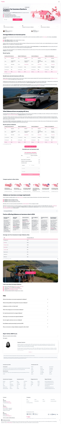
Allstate (4, 381)
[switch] (39, 159)
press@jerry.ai (9, 415)
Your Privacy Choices (30, 402)
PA (24, 372)
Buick (17, 381)
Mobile (5, 242)
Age (21, 155)
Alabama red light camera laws (18, 286)
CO (7, 368)
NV (6, 369)
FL (10, 368)
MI (21, 368)
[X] (50, 414)
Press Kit (28, 401)
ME (20, 368)
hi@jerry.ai (7, 414)
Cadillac (18, 382)
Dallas (32, 372)
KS (15, 368)
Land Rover (25, 381)
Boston (32, 369)
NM (5, 369)
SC (13, 369)
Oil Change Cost (47, 385)
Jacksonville (42, 369)
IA (12, 368)
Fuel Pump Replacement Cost (49, 384)
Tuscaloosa (5, 249)
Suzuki (38, 384)
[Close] (59, 420)
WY (24, 369)
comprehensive (54, 205)
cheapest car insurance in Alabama (12, 114)
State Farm (11, 384)
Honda (18, 388)
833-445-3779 (8, 401)
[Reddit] (57, 414)
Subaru (39, 382)
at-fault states (10, 287)
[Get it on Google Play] (35, 414)
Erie (3, 384)
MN (22, 368)
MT (26, 368)
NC (27, 368)
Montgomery (5, 244)
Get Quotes (18, 19)
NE (29, 368)
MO (23, 368)
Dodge (32, 384)
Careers (44, 401)
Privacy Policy (37, 401)
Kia (31, 385)
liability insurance (20, 197)
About (35, 399)
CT (8, 368)
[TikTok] (55, 414)
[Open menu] (59, 2)
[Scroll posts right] (57, 187)
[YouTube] (53, 414)
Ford (17, 385)
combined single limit (26, 203)
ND (28, 368)
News (43, 399)
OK (9, 369)
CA (6, 368)
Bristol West (39, 64)
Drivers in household (34, 155)
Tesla (38, 385)
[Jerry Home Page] (3, 1)
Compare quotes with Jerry (30, 146)
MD (19, 368)
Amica (4, 382)
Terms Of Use (53, 399)
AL (3, 368)
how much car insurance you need (12, 289)
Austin (32, 368)
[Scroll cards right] (57, 64)
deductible (52, 228)
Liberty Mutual (26, 64)
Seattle (50, 372)
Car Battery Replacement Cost (49, 382)
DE (9, 368)
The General (11, 385)
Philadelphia (51, 368)
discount (39, 85)
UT (17, 369)
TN (15, 369)
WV (23, 369)
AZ (5, 368)
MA (18, 368)
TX (16, 369)
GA (11, 368)
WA (20, 369)
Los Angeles (42, 372)
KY (16, 368)
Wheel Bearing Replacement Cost (50, 388)
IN (14, 368)
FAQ (27, 399)
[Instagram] (48, 414)
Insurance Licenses (53, 401)
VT (19, 369)
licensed (37, 418)
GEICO (4, 385)
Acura (32, 381)
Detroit (41, 366)
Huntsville (5, 247)
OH (8, 369)
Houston (41, 368)
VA (18, 369)
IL (11, 372)
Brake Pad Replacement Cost (49, 381)
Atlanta (32, 366)
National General (5, 388)
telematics (14, 226)
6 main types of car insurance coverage (15, 288)
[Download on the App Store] (29, 414)
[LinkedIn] (52, 414)
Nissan (25, 385)
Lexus (24, 382)
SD (14, 369)
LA (17, 368)
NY (7, 369)
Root (10, 382)
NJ (4, 369)
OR (23, 372)
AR (4, 368)
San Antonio (51, 369)
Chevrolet (18, 384)
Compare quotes (30, 99)
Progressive (53, 64)
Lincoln (25, 384)
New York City (51, 366)
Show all (11, 388)
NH (3, 369)
